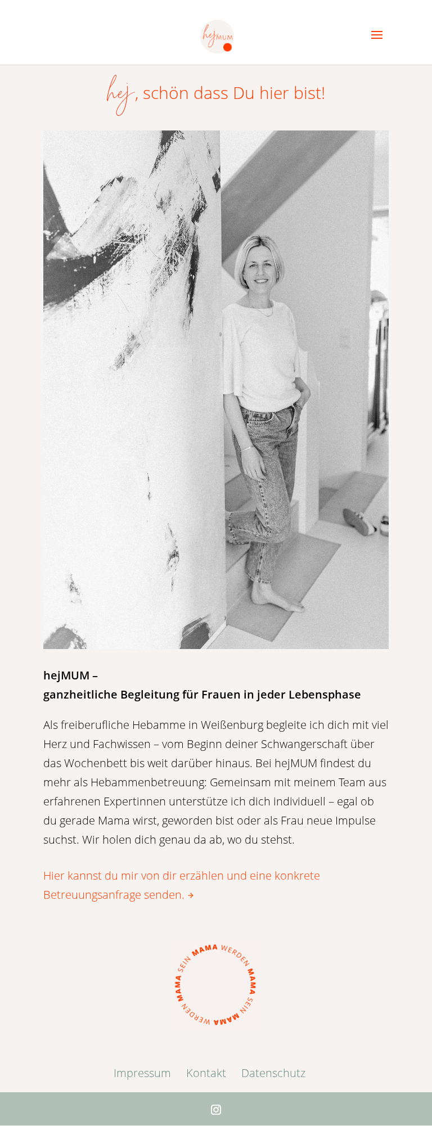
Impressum (142, 1072)
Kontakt (206, 1072)
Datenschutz (273, 1072)
